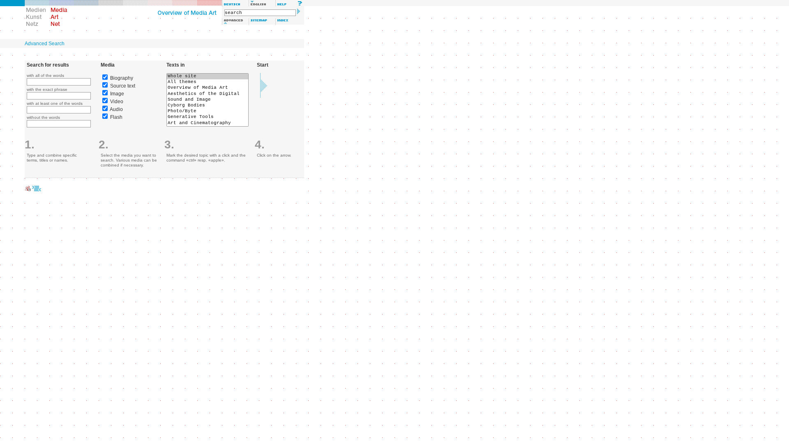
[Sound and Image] (207, 100)
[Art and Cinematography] (207, 123)
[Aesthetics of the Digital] (207, 94)
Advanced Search (45, 43)
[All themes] (207, 82)
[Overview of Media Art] (207, 88)
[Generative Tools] (207, 117)
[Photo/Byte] (207, 111)
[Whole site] (207, 76)
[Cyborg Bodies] (207, 106)
